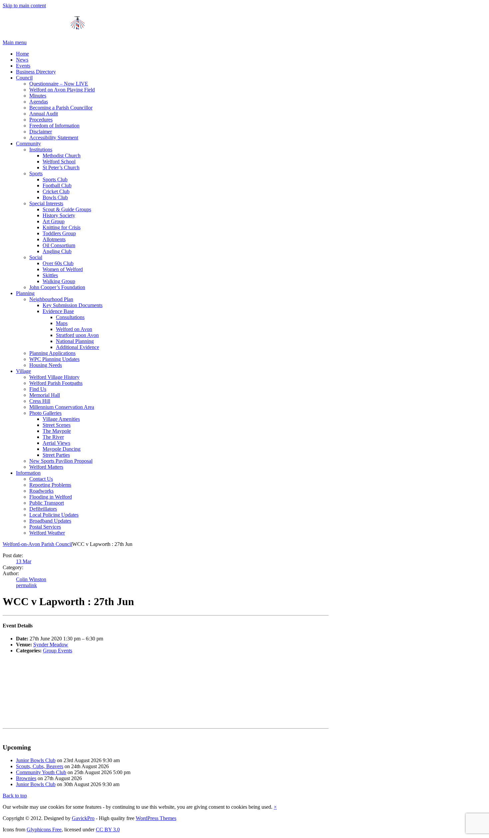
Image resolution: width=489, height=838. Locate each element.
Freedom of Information (54, 125)
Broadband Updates (50, 521)
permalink (26, 585)
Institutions (40, 149)
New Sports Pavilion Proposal (60, 461)
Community (28, 143)
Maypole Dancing (62, 449)
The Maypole (57, 431)
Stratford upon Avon (77, 335)
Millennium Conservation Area (61, 407)
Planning (25, 293)
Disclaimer (40, 131)
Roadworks (41, 491)
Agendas (38, 101)
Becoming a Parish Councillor (60, 107)
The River (53, 437)
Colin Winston (31, 579)
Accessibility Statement (53, 137)
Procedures (41, 119)
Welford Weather (47, 533)
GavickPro (83, 818)
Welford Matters (46, 467)
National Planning (75, 341)
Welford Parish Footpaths (55, 383)
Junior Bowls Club (36, 760)
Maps (62, 323)
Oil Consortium (59, 245)
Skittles (50, 275)
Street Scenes (57, 425)
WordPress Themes (156, 818)
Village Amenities (61, 419)
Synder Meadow (50, 644)
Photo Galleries (45, 413)
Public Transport (46, 503)
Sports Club (55, 179)
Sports (36, 173)
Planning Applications (52, 353)
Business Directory (36, 72)
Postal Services (45, 527)
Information (28, 473)
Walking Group (59, 281)
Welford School (59, 161)
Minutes (37, 95)
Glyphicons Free (44, 829)
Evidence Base (58, 311)
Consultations (70, 317)
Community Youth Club (41, 772)
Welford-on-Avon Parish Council (37, 544)
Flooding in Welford (50, 497)
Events (23, 66)
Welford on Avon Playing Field (62, 89)
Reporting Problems (50, 485)
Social (35, 257)
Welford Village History (54, 377)
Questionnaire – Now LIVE (58, 83)
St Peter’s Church (61, 167)
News (22, 60)
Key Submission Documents (72, 305)
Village (23, 371)
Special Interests (46, 203)
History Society (59, 215)
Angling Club (57, 251)
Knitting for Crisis (62, 227)
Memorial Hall (44, 395)
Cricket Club (56, 191)
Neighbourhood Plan (51, 299)
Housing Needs (45, 365)
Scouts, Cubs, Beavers (39, 766)
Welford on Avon (74, 329)
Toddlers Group (59, 233)
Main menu (15, 42)
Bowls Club (55, 197)
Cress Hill (39, 401)
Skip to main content (24, 5)
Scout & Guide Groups (67, 209)
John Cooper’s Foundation (57, 287)
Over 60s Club (58, 263)
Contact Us (41, 479)
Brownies (26, 778)
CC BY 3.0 (108, 829)
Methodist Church (62, 155)
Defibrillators (43, 509)
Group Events (57, 650)
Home (22, 54)
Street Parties (56, 455)
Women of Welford (63, 269)
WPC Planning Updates (54, 359)
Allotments (54, 239)
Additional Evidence (77, 347)
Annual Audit (43, 113)
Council (24, 78)
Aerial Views (56, 443)
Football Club (57, 185)
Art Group (54, 221)
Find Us (37, 389)
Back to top (15, 795)
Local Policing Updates (54, 515)
